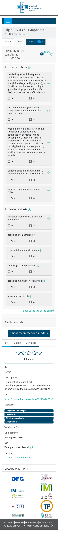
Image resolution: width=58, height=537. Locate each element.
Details (20, 41)
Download (31, 343)
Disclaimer (31, 522)
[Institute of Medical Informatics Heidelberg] (14, 490)
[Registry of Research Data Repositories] (14, 515)
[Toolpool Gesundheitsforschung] (43, 510)
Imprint (19, 522)
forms (45, 54)
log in (31, 447)
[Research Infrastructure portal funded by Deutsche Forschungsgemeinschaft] (14, 480)
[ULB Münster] (43, 498)
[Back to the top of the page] (52, 525)
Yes (13, 98)
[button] (35, 42)
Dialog (17, 343)
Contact (9, 522)
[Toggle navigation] (8, 21)
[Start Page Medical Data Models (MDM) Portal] (29, 7)
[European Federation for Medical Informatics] (43, 516)
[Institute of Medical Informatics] (43, 490)
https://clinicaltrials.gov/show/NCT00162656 (28, 399)
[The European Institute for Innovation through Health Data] (14, 507)
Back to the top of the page (37, 311)
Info (6, 343)
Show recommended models (29, 333)
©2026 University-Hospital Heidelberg (26, 526)
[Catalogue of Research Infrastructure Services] (14, 497)
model (8, 41)
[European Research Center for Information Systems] (43, 480)
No (33, 98)
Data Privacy (46, 522)
